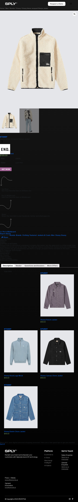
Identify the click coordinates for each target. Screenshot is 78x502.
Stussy (18, 8)
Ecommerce (48, 455)
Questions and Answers (34, 266)
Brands (12, 8)
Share (5, 237)
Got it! (2, 444)
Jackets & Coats (43, 235)
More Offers (52, 266)
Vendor (19, 266)
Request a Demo (56, 4)
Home (2, 8)
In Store (47, 458)
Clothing (25, 235)
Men (7, 8)
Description (8, 266)
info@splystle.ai (10, 488)
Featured (33, 235)
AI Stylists (47, 466)
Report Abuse (5, 234)
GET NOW (6, 169)
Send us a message (65, 458)
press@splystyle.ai (11, 480)
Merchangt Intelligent (48, 462)
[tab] (8, 265)
